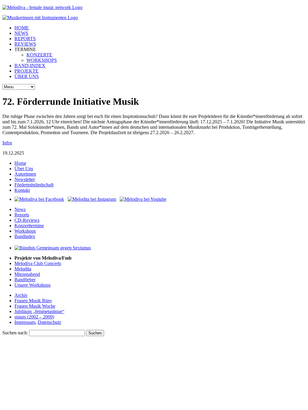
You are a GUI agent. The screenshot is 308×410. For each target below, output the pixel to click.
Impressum (24, 322)
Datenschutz (49, 322)
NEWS (21, 33)
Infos (7, 142)
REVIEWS (25, 44)
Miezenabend (27, 274)
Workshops (25, 231)
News (20, 209)
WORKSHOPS (41, 60)
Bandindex (24, 236)
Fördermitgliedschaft (34, 184)
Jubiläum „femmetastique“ (39, 311)
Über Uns (23, 168)
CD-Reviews (26, 220)
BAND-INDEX (29, 65)
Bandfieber (24, 279)
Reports (21, 214)
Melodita (22, 268)
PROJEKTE (26, 71)
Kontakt (22, 190)
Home (20, 163)
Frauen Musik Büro (33, 300)
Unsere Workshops (32, 285)
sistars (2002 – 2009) (34, 316)
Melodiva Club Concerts (37, 263)
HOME (21, 27)
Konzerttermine (29, 225)
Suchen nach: (15, 332)
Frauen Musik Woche (34, 306)
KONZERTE (39, 54)
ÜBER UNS (26, 76)
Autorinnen (25, 173)
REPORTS (25, 38)
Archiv (21, 295)
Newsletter (24, 179)
